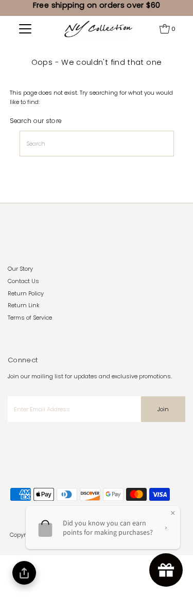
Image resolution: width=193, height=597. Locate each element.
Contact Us (23, 281)
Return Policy (26, 293)
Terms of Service (30, 317)
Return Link (24, 305)
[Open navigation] (25, 29)
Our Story (20, 269)
